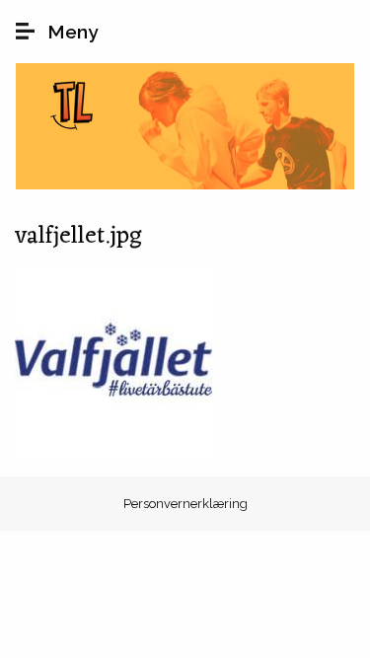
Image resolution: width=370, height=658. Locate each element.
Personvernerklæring (185, 503)
